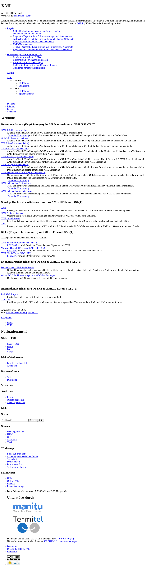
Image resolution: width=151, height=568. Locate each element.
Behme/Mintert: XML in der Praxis (17, 267)
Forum (10, 346)
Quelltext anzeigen (15, 400)
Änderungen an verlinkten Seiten (22, 456)
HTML (10, 434)
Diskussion (12, 380)
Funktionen (24, 85)
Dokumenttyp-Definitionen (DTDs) (24, 54)
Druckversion (13, 461)
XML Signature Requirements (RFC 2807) (21, 242)
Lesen (10, 397)
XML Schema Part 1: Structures (16, 183)
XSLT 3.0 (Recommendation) (15, 143)
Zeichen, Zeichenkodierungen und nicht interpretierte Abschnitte (43, 47)
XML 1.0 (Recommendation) (14, 130)
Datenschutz (13, 546)
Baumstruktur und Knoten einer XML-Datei (33, 41)
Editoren (11, 106)
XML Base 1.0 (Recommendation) (17, 156)
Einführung (24, 83)
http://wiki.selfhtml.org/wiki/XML (22, 312)
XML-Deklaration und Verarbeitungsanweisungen (36, 31)
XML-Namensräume (22, 44)
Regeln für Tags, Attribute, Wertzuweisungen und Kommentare (42, 36)
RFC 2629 (12, 250)
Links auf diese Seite (16, 453)
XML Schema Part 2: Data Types (16, 191)
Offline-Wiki (13, 481)
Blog (9, 349)
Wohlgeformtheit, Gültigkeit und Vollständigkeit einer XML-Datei (43, 39)
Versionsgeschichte (16, 402)
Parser (10, 109)
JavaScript (12, 439)
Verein (10, 351)
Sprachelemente (26, 93)
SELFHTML (13, 344)
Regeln (10, 28)
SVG (9, 442)
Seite (9, 377)
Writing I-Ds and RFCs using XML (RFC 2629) (23, 248)
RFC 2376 (12, 256)
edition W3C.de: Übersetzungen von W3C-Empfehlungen (28, 275)
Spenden (11, 483)
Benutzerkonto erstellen (18, 363)
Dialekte (11, 103)
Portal (10, 322)
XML (3, 208)
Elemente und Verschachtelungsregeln (30, 60)
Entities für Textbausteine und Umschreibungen (35, 65)
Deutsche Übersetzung (18, 135)
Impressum (12, 551)
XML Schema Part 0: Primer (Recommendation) (23, 172)
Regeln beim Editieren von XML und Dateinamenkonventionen (42, 49)
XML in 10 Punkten (10, 218)
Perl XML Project (9, 294)
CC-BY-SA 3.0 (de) (64, 538)
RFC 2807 (12, 245)
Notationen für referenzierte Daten (29, 68)
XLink (10, 73)
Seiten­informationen (16, 467)
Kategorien (6, 317)
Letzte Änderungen (16, 486)
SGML (80, 23)
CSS (9, 437)
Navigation (19, 15)
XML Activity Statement (12, 213)
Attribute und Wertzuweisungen (28, 62)
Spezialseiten (13, 459)
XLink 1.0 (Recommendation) (15, 148)
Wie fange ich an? (15, 431)
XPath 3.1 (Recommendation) (15, 164)
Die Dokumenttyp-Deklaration (27, 33)
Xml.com (5, 299)
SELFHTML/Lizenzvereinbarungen (60, 541)
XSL (9, 78)
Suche (28, 15)
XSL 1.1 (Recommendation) (14, 138)
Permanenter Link (15, 464)
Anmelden (12, 365)
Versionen (11, 111)
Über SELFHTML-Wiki (18, 549)
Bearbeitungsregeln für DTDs (27, 57)
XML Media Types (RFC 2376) (16, 253)
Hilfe (9, 478)
